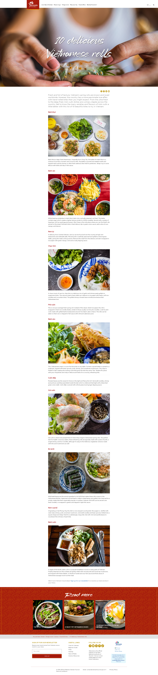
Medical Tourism (91, 5)
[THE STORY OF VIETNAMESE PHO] (48, 614)
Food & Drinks (64, 636)
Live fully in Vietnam (47, 5)
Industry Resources (73, 655)
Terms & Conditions (61, 671)
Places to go (57, 5)
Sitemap (70, 651)
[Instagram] (96, 645)
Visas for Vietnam (73, 645)
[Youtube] (93, 645)
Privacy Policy (114, 669)
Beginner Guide (72, 647)
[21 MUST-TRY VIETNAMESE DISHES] (79, 614)
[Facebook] (90, 645)
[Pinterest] (99, 645)
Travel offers (82, 5)
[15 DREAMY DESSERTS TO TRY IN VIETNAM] (110, 614)
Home (42, 636)
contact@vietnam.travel (118, 660)
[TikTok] (102, 645)
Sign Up (47, 656)
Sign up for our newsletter (79, 581)
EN (148, 5)
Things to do (65, 5)
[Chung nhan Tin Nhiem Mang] (118, 649)
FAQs (70, 649)
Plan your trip (73, 5)
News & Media (72, 653)
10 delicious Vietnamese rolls (78, 636)
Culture (56, 636)
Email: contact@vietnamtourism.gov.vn (94, 669)
